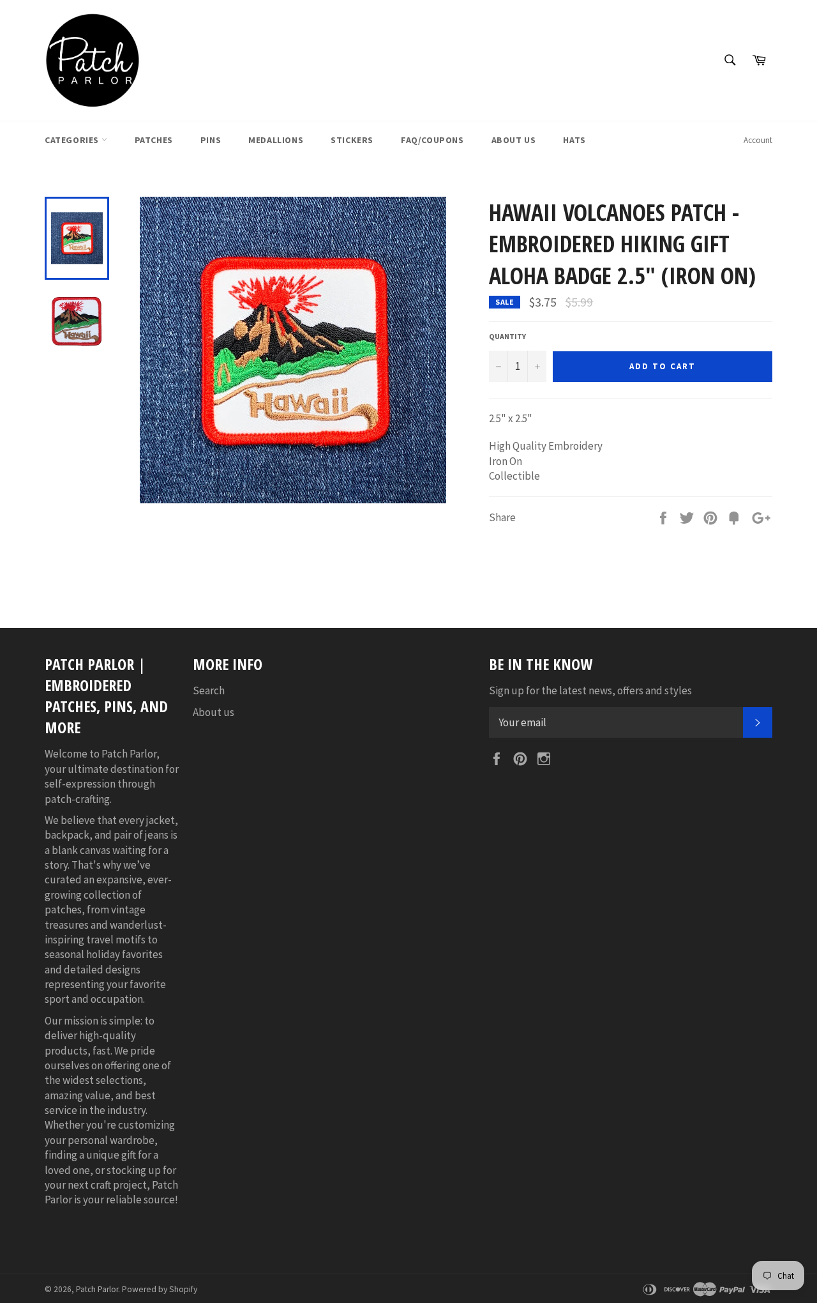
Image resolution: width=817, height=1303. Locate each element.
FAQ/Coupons (432, 140)
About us (213, 712)
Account (758, 140)
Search (209, 690)
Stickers (352, 140)
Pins (210, 140)
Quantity (507, 336)
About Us (513, 140)
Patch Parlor (97, 1289)
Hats (574, 140)
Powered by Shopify (159, 1289)
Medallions (275, 140)
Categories (73, 140)
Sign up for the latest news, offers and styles (590, 690)
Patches (154, 140)
